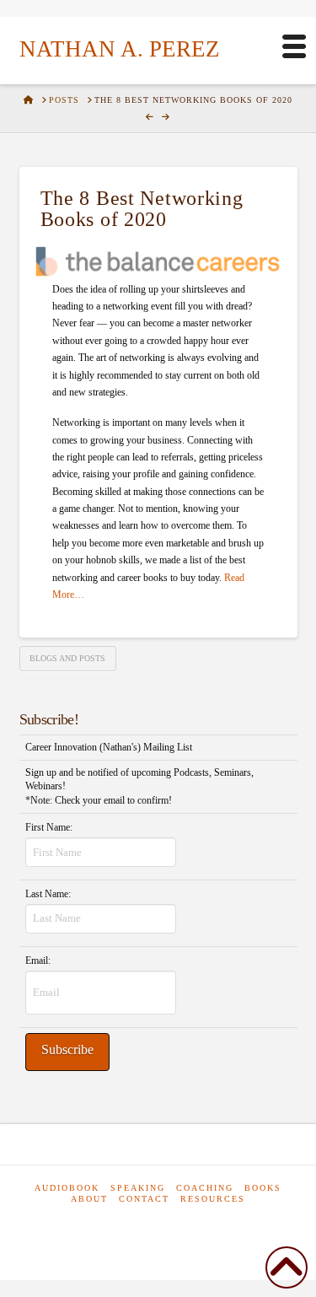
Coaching (204, 1187)
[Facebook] (115, 1229)
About (89, 1198)
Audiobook (67, 1187)
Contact (144, 1198)
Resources (212, 1198)
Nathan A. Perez (119, 49)
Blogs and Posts (67, 658)
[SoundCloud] (195, 1229)
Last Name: (48, 894)
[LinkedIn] (152, 1229)
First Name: (48, 827)
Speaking (137, 1187)
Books (262, 1187)
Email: (38, 960)
